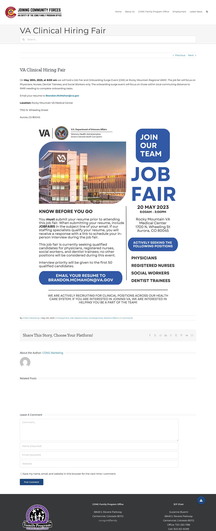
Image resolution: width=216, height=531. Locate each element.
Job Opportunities (79, 318)
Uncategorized (95, 318)
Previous (180, 55)
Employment (62, 318)
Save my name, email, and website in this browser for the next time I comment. (69, 473)
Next (191, 55)
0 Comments (126, 318)
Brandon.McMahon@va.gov (62, 95)
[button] (207, 11)
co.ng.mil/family (108, 520)
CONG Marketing (31, 318)
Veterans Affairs (111, 318)
